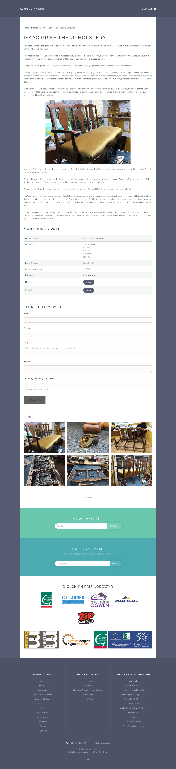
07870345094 (89, 275)
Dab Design (133, 712)
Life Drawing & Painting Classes (133, 695)
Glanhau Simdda (133, 685)
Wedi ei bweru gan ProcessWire (83, 752)
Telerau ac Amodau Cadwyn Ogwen (87, 690)
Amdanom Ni (42, 712)
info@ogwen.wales (103, 743)
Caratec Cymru (133, 704)
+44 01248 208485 (78, 743)
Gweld (88, 290)
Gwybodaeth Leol (42, 699)
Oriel (43, 708)
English (43, 726)
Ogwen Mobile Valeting (133, 699)
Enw (26, 313)
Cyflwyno (35, 400)
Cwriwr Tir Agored (133, 722)
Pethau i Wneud (42, 685)
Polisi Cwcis (88, 681)
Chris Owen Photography (133, 726)
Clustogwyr (47, 28)
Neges (27, 361)
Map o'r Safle (87, 699)
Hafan (27, 28)
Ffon (26, 343)
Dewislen (147, 9)
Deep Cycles (133, 681)
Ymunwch (88, 685)
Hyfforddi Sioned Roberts (133, 690)
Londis (133, 717)
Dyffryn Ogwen (32, 9)
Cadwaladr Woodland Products (133, 708)
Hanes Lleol (43, 704)
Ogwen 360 (42, 717)
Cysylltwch (42, 722)
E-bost (89, 282)
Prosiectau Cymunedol (42, 695)
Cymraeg (43, 731)
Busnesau (36, 28)
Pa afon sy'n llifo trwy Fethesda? (38, 379)
